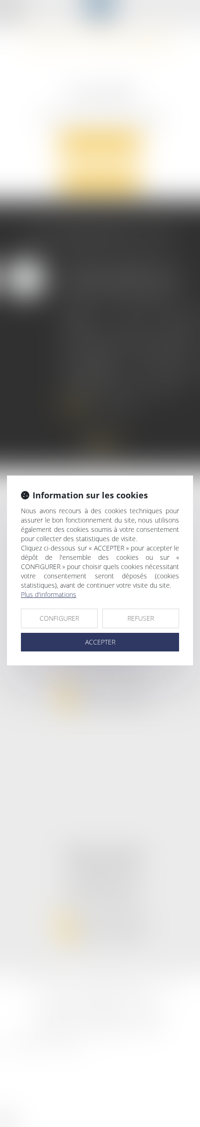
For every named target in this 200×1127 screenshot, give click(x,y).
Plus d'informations (48, 594)
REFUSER (140, 618)
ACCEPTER (100, 641)
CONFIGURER (59, 618)
